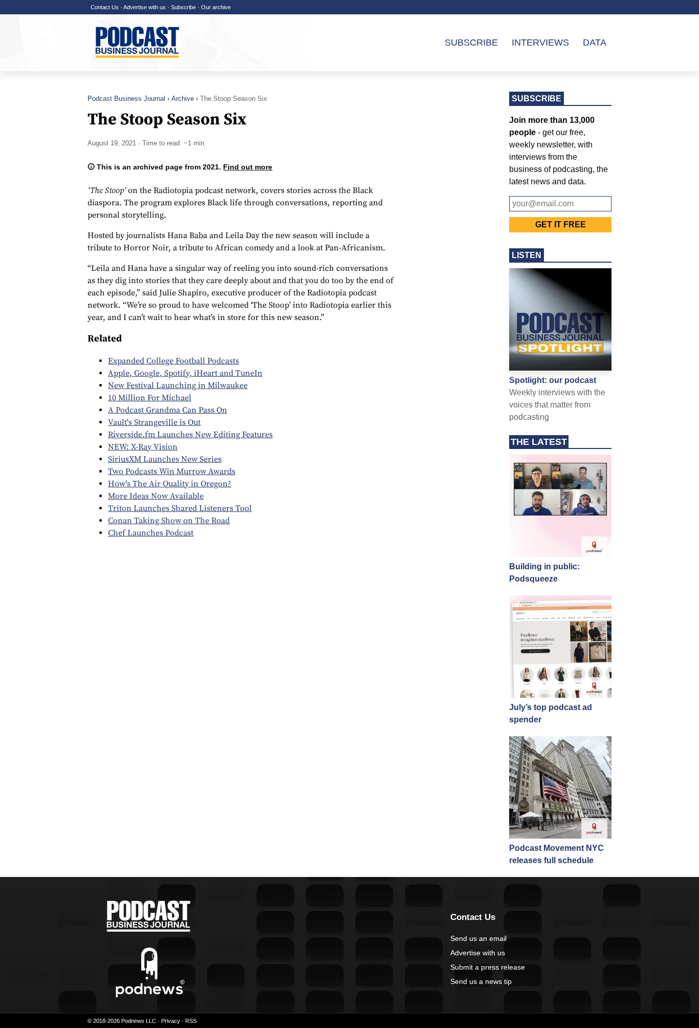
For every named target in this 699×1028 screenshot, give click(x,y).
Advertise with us (144, 7)
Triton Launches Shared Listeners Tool (180, 508)
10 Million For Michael (149, 398)
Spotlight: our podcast (552, 380)
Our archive (216, 7)
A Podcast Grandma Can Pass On (167, 410)
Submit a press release (487, 967)
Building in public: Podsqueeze (544, 572)
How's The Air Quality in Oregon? (169, 484)
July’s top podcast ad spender (550, 713)
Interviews (540, 42)
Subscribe (183, 7)
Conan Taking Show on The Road (169, 521)
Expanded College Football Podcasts (173, 361)
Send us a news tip (481, 981)
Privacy (170, 1021)
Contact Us (105, 7)
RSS (190, 1021)
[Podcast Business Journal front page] (139, 66)
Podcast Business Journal (126, 98)
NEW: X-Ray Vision (143, 447)
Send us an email (478, 938)
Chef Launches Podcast (150, 533)
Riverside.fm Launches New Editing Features (190, 435)
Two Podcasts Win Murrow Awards (171, 471)
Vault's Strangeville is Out (154, 422)
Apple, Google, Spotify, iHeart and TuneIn (185, 373)
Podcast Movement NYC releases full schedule (556, 854)
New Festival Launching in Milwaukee (178, 385)
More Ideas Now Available (156, 496)
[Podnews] (150, 995)
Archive (182, 98)
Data (594, 42)
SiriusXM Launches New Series (165, 459)
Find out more (247, 167)
